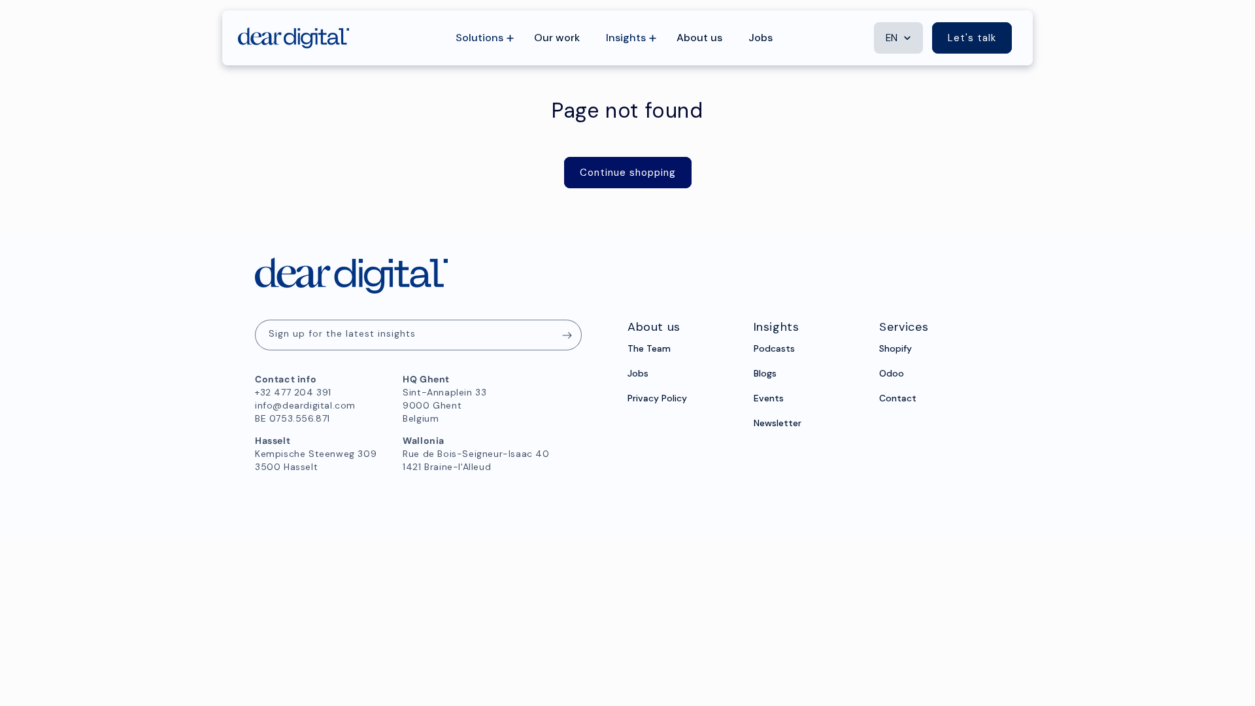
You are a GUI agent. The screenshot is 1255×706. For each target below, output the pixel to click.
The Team (649, 348)
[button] (482, 38)
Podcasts (774, 348)
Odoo (891, 373)
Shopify (895, 348)
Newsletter (777, 423)
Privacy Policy (657, 398)
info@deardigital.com (305, 405)
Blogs (765, 373)
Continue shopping (628, 172)
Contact (897, 398)
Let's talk (972, 37)
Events (769, 398)
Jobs (638, 373)
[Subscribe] (566, 335)
